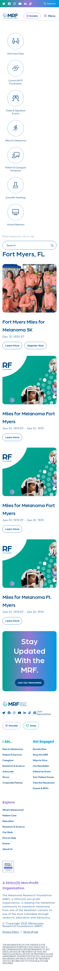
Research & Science (13, 765)
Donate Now (40, 749)
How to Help (9, 837)
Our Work (7, 832)
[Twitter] (3, 3)
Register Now (35, 345)
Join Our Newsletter (30, 682)
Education (8, 821)
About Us (7, 849)
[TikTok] (30, 3)
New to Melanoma (12, 749)
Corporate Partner (12, 782)
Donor (5, 777)
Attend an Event (42, 771)
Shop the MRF (40, 754)
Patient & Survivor (12, 754)
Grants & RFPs (40, 788)
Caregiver (7, 760)
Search (51, 3)
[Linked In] (25, 3)
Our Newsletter (41, 765)
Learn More (12, 345)
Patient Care (9, 815)
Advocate (8, 771)
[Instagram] (14, 3)
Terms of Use (30, 931)
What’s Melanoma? (13, 809)
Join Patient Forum (43, 777)
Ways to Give (40, 760)
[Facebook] (9, 3)
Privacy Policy (10, 931)
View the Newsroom (44, 782)
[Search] (51, 245)
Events (6, 843)
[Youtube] (19, 3)
